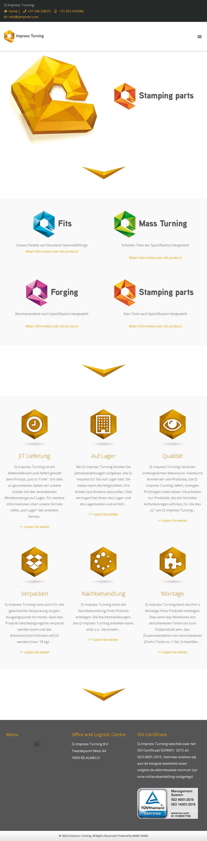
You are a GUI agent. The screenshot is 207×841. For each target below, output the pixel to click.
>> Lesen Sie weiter (34, 526)
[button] (199, 36)
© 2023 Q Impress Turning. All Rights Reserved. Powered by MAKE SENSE (103, 836)
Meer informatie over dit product (51, 251)
